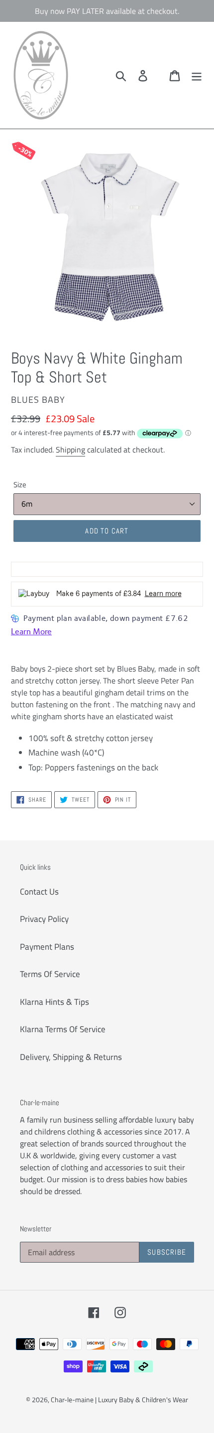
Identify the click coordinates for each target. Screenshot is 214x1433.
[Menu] (197, 75)
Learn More (31, 631)
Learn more (163, 594)
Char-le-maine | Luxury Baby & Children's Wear (119, 1399)
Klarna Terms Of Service (63, 1029)
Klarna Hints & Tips (54, 1001)
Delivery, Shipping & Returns (71, 1057)
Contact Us (39, 891)
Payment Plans (47, 946)
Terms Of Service (50, 974)
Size (19, 484)
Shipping (70, 449)
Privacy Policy (44, 918)
